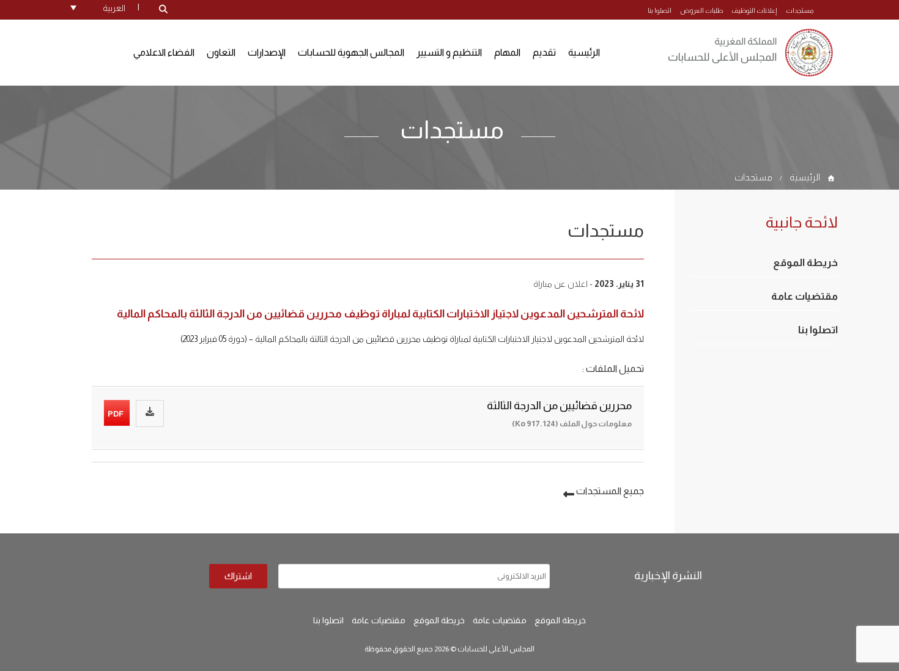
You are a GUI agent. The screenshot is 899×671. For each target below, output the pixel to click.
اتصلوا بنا (659, 10)
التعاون (221, 52)
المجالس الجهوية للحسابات (351, 52)
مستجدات (799, 10)
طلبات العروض (701, 10)
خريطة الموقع (805, 263)
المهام (507, 52)
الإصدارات (267, 52)
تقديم (544, 52)
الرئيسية (584, 52)
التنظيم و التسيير (449, 52)
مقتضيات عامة (804, 296)
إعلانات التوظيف (754, 10)
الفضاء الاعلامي (163, 52)
